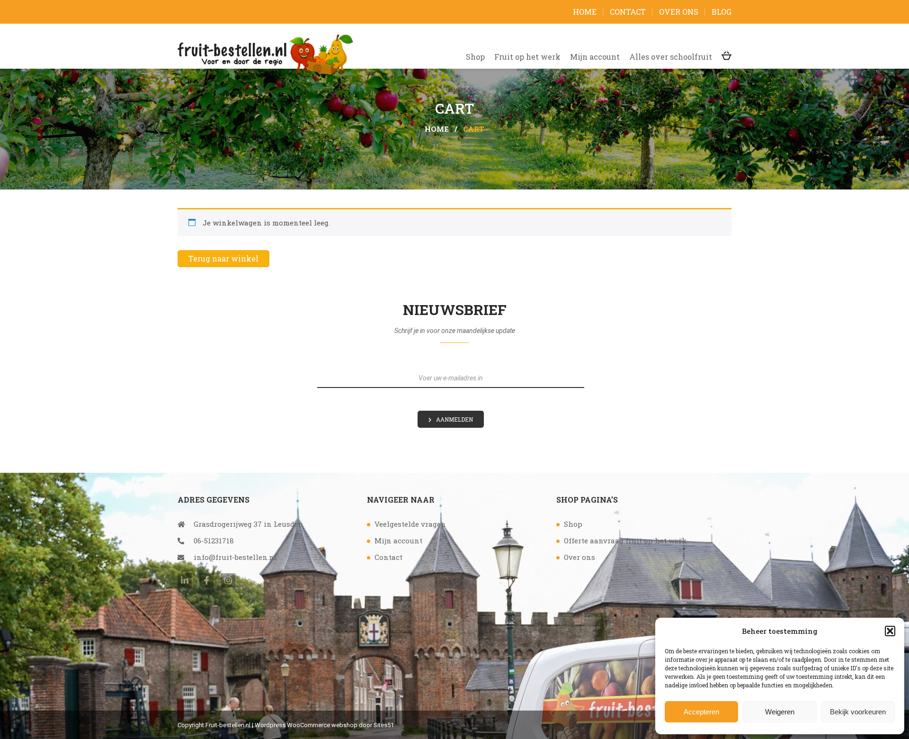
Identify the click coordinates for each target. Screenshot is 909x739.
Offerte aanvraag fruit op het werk (625, 540)
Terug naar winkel (223, 258)
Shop (475, 57)
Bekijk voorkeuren (858, 712)
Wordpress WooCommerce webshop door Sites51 (324, 725)
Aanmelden (454, 419)
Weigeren (779, 712)
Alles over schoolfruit (670, 57)
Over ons (678, 12)
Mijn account (595, 57)
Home (585, 12)
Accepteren (701, 712)
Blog (721, 12)
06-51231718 (214, 540)
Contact (628, 12)
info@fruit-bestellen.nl (235, 557)
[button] (890, 631)
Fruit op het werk (527, 57)
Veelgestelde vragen (410, 524)
